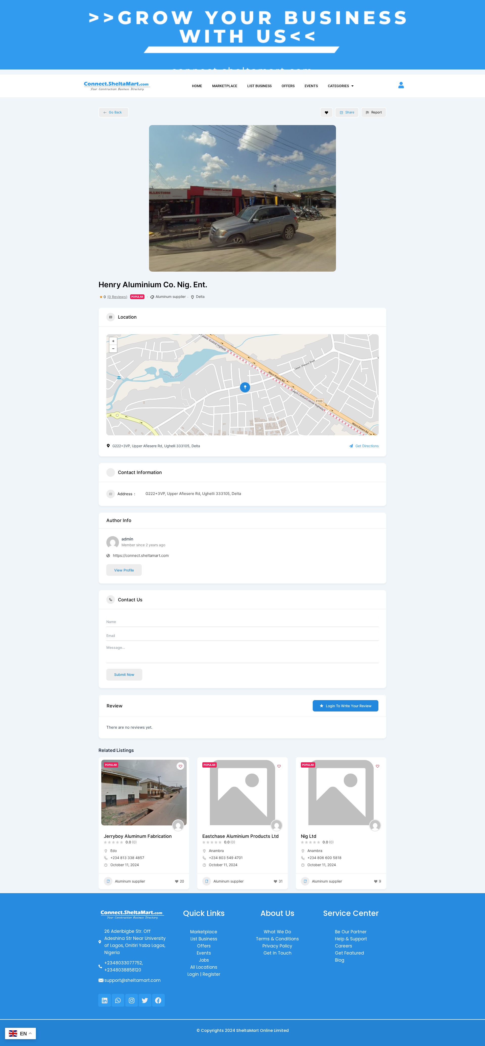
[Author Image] (178, 825)
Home (197, 86)
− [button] (113, 348)
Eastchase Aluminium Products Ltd (240, 836)
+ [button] (113, 341)
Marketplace (224, 86)
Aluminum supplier (171, 296)
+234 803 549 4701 (226, 857)
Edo (113, 850)
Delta (200, 296)
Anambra (216, 850)
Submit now (124, 674)
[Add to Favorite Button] (326, 112)
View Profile (124, 570)
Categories (338, 86)
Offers (288, 86)
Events (311, 86)
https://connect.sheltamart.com (141, 555)
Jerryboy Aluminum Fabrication (138, 836)
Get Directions (367, 446)
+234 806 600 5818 (324, 857)
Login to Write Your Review (349, 706)
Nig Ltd (308, 836)
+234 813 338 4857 (127, 857)
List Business (259, 86)
